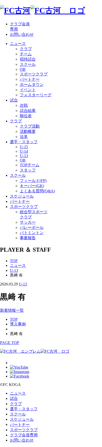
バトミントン (32, 233)
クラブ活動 (30, 126)
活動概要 (28, 131)
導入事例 (18, 324)
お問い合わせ (22, 34)
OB (23, 69)
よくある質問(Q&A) (37, 191)
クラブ (26, 49)
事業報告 (28, 238)
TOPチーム (29, 165)
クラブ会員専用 (24, 435)
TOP (14, 261)
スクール (28, 64)
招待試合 (28, 59)
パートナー (30, 79)
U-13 (24, 156)
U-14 (24, 151)
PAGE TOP (9, 343)
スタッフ (28, 170)
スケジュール (22, 196)
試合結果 (28, 110)
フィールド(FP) (33, 180)
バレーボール (32, 227)
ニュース (18, 43)
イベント (28, 90)
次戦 (24, 105)
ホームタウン (32, 84)
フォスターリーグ (35, 95)
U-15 (24, 147)
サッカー (28, 222)
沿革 (24, 137)
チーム (26, 54)
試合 (14, 100)
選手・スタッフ (24, 142)
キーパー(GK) (32, 186)
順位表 (26, 116)
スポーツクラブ (34, 74)
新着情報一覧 (12, 310)
